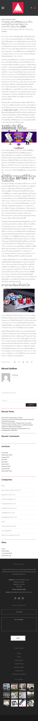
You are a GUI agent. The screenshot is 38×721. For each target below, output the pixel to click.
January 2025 (5, 468)
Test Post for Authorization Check (11, 417)
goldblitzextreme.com (9, 508)
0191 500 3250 (21, 589)
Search (31, 405)
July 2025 (4, 459)
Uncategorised (8, 19)
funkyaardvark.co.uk (8, 504)
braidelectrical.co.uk (8, 495)
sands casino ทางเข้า (11, 110)
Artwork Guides (19, 667)
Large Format (19, 663)
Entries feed (5, 551)
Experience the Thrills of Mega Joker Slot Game (16, 423)
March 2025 (5, 464)
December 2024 (6, 471)
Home (19, 653)
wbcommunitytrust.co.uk (10, 535)
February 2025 (5, 466)
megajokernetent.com (9, 517)
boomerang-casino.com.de (11, 490)
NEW (3, 522)
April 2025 (4, 462)
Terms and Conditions (19, 674)
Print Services (19, 660)
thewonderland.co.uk (8, 526)
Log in (3, 548)
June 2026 (4, 452)
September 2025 (6, 455)
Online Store (19, 670)
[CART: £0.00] (35, 6)
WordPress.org (6, 555)
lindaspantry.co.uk (8, 513)
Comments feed (6, 553)
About (19, 657)
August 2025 (5, 457)
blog (3, 486)
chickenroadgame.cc (8, 499)
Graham (4, 31)
